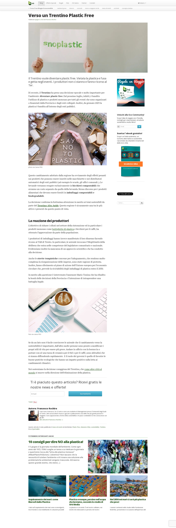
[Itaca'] (131, 161)
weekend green (61, 8)
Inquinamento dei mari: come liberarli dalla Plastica (43, 500)
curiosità (79, 8)
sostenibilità (95, 427)
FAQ (67, 3)
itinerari (71, 8)
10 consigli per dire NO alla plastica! (55, 442)
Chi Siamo (75, 3)
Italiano (142, 3)
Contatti (92, 3)
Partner (84, 3)
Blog (41, 3)
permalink (36, 429)
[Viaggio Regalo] (131, 92)
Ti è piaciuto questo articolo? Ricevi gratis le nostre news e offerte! (66, 384)
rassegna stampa (127, 8)
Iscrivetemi (85, 393)
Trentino (102, 427)
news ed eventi (106, 8)
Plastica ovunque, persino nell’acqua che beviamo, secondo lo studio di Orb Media (87, 502)
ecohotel (116, 8)
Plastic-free (76, 427)
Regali (61, 3)
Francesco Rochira (51, 19)
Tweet (30, 402)
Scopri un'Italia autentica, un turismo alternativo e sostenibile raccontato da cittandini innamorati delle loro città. (130, 139)
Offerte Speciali (51, 3)
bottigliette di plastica (63, 229)
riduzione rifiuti (85, 427)
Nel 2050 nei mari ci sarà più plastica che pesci (128, 500)
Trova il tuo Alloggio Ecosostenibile (41, 8)
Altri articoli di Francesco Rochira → (51, 420)
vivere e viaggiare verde (92, 8)
